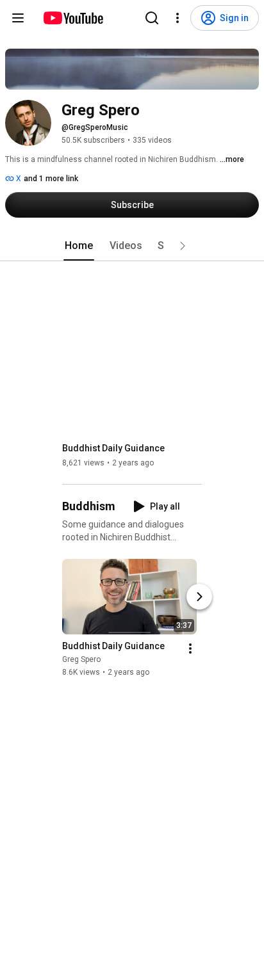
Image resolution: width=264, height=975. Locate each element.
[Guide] (18, 18)
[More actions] (190, 648)
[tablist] (132, 245)
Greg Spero (81, 659)
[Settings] (177, 18)
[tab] (78, 245)
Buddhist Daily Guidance (113, 448)
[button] (182, 245)
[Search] (152, 18)
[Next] (199, 596)
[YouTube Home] (72, 18)
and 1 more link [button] (51, 178)
